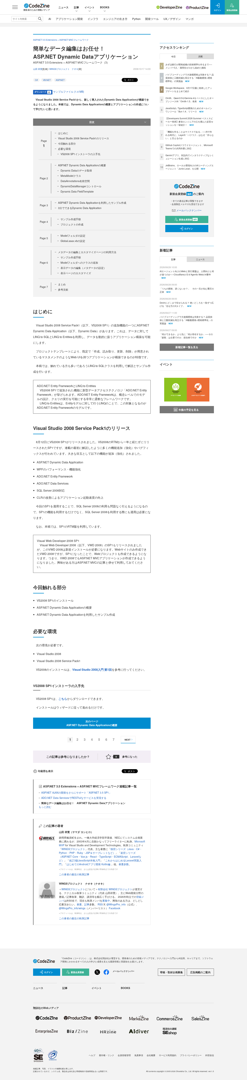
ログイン (188, 228)
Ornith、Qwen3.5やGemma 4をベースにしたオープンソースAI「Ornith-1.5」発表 (189, 99)
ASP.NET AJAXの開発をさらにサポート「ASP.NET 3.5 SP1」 (76, 792)
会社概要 (151, 1055)
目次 (91, 122)
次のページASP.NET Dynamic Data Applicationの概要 (91, 723)
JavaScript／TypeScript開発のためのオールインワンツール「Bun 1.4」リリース (188, 110)
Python (136, 19)
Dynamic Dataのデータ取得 (76, 170)
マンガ (190, 19)
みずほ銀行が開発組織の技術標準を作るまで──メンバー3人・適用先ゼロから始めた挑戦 (188, 66)
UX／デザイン (172, 19)
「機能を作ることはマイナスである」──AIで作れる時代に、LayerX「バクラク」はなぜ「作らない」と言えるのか (189, 135)
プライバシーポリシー (191, 1055)
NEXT (127, 739)
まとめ (62, 284)
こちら (62, 699)
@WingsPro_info (116, 904)
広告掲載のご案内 (200, 972)
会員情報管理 (124, 1055)
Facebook (114, 908)
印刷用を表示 (45, 771)
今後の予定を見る (188, 409)
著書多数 (124, 864)
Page (44, 178)
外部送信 (209, 1055)
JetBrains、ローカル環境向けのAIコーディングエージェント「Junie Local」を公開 (189, 167)
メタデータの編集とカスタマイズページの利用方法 (87, 252)
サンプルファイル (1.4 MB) (68, 91)
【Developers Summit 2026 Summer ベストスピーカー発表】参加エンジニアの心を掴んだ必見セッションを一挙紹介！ (189, 121)
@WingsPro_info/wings (72, 908)
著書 (79, 904)
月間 (200, 56)
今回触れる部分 (67, 143)
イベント (89, 7)
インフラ (93, 19)
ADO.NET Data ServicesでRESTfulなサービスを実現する (73, 798)
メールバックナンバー (189, 210)
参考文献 (63, 289)
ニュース (63, 7)
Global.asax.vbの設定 (73, 241)
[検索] (40, 18)
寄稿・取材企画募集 (171, 972)
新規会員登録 (188, 219)
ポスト (130, 79)
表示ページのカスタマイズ (76, 273)
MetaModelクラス (71, 175)
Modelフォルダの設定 (73, 235)
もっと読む (45, 807)
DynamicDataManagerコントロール (81, 186)
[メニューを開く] (15, 7)
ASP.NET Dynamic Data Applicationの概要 (82, 165)
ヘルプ (92, 1055)
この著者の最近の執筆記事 (74, 874)
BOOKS (104, 7)
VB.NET (47, 79)
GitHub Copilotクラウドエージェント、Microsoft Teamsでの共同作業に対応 (189, 146)
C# (36, 79)
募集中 (106, 900)
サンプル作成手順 (71, 219)
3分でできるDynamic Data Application (79, 208)
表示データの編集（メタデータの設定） (83, 268)
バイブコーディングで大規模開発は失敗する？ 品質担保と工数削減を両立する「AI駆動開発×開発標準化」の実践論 (189, 78)
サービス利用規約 (167, 1055)
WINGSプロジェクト (73, 849)
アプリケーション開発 (69, 19)
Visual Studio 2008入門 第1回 (92, 669)
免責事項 (138, 1055)
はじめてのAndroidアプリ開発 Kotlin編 (89, 864)
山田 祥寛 (37, 68)
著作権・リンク (106, 1055)
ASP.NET (60, 79)
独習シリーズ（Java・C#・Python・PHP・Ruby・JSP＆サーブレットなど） (100, 851)
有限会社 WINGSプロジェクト (115, 889)
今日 (173, 56)
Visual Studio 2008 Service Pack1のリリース (83, 138)
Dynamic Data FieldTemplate (77, 191)
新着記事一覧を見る (186, 347)
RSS (100, 904)
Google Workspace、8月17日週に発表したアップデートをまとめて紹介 (188, 89)
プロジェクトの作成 (72, 224)
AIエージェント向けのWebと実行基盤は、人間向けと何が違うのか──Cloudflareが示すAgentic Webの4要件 (187, 273)
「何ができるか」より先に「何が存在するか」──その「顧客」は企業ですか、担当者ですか (186, 336)
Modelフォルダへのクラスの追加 (79, 262)
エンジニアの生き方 (115, 19)
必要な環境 (64, 149)
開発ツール (152, 19)
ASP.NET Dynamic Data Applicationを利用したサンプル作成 (92, 202)
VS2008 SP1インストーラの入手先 (80, 154)
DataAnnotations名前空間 (75, 181)
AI (49, 19)
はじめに (63, 133)
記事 (76, 7)
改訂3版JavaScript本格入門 (84, 860)
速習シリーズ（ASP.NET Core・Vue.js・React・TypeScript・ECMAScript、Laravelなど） (100, 856)
